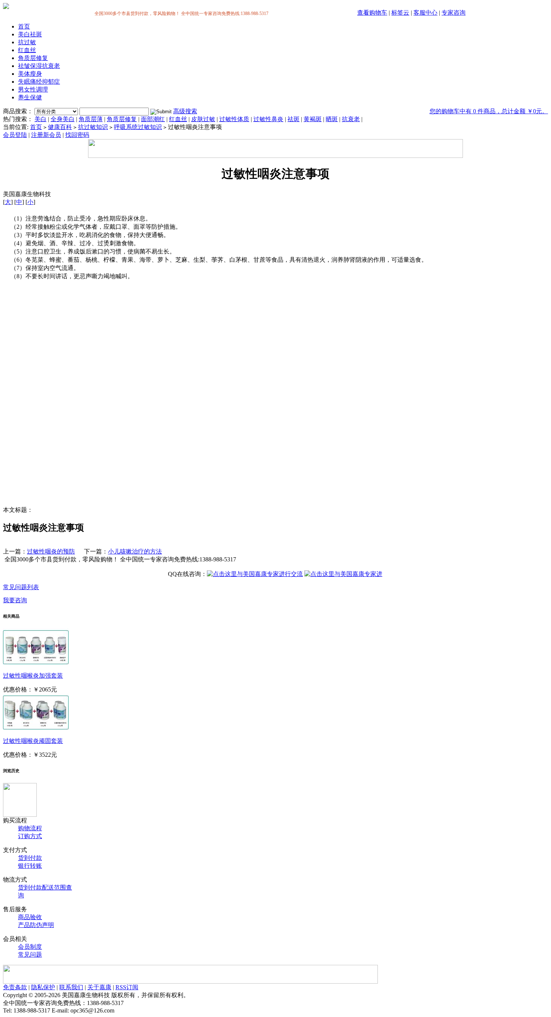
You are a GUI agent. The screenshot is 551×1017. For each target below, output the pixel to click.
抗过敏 (27, 42)
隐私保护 (43, 987)
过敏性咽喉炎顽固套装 (33, 741)
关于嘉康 (99, 987)
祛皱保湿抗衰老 (39, 66)
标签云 (400, 12)
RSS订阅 (126, 987)
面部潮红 (153, 119)
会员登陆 (15, 135)
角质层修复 (33, 58)
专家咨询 (454, 12)
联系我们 (71, 987)
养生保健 (30, 97)
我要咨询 (15, 600)
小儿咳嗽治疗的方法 (135, 551)
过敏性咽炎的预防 (51, 551)
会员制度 (30, 947)
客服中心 (425, 12)
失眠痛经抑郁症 (39, 81)
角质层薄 (91, 119)
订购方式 (30, 836)
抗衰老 (351, 119)
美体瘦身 (30, 73)
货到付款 (30, 858)
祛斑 (293, 119)
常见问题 (30, 954)
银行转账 (30, 865)
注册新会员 (46, 135)
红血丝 (27, 50)
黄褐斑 (313, 119)
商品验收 (30, 917)
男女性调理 (33, 89)
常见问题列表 (21, 587)
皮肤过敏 (203, 119)
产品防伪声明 (36, 925)
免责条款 (15, 987)
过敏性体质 (234, 119)
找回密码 (77, 135)
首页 (24, 26)
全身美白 (63, 119)
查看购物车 (372, 12)
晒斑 (332, 119)
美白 (40, 119)
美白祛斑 (30, 34)
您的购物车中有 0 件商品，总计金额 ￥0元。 (489, 111)
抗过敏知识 (93, 127)
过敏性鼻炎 (268, 119)
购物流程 (30, 828)
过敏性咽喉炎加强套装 (33, 675)
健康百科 (60, 127)
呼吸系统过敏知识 (138, 127)
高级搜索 (185, 111)
